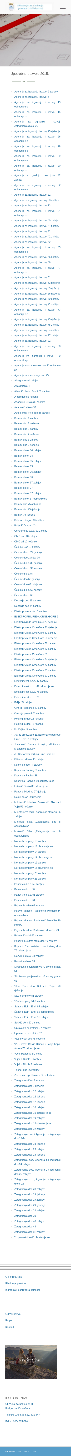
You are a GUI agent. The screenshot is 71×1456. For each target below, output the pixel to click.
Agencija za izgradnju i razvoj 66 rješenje (37, 293)
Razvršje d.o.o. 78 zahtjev (29, 955)
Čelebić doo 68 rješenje (27, 579)
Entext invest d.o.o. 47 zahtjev (31, 680)
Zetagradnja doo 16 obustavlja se (32, 1112)
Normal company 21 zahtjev (30, 878)
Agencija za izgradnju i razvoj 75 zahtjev (36, 324)
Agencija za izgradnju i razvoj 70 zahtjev (36, 298)
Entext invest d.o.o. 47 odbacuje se (34, 686)
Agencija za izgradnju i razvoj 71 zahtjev (36, 304)
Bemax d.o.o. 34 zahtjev (28, 450)
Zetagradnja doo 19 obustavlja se (32, 1123)
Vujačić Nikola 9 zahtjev (27, 1058)
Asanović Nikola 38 (25, 407)
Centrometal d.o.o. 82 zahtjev (30, 530)
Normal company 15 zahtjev (30, 862)
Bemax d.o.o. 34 (23, 455)
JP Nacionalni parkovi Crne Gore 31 (34, 754)
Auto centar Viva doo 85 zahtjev (32, 412)
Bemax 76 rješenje (24, 514)
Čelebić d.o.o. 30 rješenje (28, 562)
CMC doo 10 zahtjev (25, 536)
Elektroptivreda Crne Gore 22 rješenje (35, 621)
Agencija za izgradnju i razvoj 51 (32, 277)
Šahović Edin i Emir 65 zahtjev (31, 1006)
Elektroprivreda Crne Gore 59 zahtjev (35, 643)
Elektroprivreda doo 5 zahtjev (30, 611)
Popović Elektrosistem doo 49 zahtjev (35, 940)
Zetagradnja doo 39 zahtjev (29, 1210)
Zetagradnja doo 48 (25, 1226)
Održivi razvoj (13, 1313)
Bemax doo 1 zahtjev (26, 418)
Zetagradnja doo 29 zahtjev (29, 1199)
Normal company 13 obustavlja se (33, 846)
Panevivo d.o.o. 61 (24, 900)
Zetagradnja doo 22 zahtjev (29, 1128)
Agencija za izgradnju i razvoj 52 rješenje (37, 282)
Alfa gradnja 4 (22, 385)
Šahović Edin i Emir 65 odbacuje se (34, 1011)
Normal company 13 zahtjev (30, 841)
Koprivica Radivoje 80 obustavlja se (34, 780)
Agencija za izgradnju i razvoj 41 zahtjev (36, 225)
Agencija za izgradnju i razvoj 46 (32, 262)
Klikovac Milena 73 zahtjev (29, 759)
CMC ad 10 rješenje (25, 541)
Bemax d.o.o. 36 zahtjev (28, 471)
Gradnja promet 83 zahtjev (29, 713)
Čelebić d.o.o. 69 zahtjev (28, 589)
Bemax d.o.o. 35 (23, 466)
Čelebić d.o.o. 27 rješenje (28, 552)
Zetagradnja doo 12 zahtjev (29, 1091)
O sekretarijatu (13, 1276)
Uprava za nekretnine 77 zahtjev (32, 1027)
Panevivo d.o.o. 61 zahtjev (29, 894)
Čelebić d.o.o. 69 (23, 595)
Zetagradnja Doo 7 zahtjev (29, 1080)
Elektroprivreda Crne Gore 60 (30, 654)
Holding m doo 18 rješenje (28, 718)
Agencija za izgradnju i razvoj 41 (32, 231)
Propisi (9, 1320)
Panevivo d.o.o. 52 (24, 889)
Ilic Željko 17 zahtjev (25, 729)
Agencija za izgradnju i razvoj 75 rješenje (37, 319)
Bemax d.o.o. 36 (23, 477)
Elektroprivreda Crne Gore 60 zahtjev (35, 648)
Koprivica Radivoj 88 (25, 775)
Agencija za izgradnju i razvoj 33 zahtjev (36, 200)
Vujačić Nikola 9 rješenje (28, 1064)
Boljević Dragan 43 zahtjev (29, 520)
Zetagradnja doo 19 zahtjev (29, 1117)
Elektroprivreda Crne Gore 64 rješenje (35, 659)
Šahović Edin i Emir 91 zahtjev (31, 1017)
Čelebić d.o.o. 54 (23, 573)
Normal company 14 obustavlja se (33, 857)
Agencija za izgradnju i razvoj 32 (32, 194)
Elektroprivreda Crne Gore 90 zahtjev (35, 675)
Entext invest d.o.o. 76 (26, 697)
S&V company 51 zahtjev (28, 995)
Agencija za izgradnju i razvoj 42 (32, 241)
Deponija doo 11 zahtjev (27, 600)
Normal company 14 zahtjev (30, 851)
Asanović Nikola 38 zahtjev (29, 401)
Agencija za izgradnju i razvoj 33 (32, 205)
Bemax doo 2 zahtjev (26, 428)
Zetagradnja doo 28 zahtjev (29, 1188)
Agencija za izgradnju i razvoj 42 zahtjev (36, 236)
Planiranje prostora (15, 1283)
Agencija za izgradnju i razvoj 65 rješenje (37, 288)
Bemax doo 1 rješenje (26, 423)
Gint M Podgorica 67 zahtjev (30, 707)
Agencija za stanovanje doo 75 (31, 375)
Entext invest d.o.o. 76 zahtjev (31, 691)
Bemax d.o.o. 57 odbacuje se (30, 498)
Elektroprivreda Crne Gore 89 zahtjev (35, 670)
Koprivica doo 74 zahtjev (28, 764)
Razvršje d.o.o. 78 (24, 961)
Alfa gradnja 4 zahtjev (26, 380)
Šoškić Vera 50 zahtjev (27, 1022)
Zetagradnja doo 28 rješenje (29, 1194)
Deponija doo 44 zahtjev (27, 605)
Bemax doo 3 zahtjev (26, 439)
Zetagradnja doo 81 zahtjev (29, 1231)
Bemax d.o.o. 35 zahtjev (28, 461)
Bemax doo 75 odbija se (27, 503)
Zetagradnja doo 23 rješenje (29, 1143)
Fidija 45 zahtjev (23, 702)
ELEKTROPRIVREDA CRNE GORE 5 (36, 616)
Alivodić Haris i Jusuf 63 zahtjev (32, 391)
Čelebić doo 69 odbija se (28, 584)
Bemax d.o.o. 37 (23, 487)
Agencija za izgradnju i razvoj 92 (32, 340)
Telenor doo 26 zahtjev (26, 1069)
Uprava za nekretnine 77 (28, 1033)
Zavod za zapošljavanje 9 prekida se (34, 1075)
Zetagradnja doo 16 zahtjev (29, 1107)
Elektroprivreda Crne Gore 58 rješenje (35, 637)
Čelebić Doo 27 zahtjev (27, 546)
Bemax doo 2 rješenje (26, 434)
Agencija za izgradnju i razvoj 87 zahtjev (36, 335)
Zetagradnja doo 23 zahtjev (29, 1149)
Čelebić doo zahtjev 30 (27, 557)
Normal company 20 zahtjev (30, 873)
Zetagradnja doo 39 (25, 1215)
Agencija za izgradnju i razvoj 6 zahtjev (36, 91)
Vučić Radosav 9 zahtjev (28, 1053)
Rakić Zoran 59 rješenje (27, 796)
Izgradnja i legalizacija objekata (22, 1289)
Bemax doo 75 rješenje (27, 509)
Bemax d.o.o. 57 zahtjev (28, 493)
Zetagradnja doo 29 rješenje (29, 1205)
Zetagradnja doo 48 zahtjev (29, 1221)
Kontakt (9, 1326)
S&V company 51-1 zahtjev (29, 1001)
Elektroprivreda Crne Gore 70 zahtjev (35, 664)
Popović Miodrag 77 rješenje (30, 791)
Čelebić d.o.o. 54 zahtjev (28, 568)
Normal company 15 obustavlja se (33, 867)
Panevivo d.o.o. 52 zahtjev (29, 883)
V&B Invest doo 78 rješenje (29, 1038)
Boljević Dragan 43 (25, 525)
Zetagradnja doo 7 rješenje (29, 1085)
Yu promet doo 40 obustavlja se (32, 1237)
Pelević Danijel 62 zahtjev (28, 935)
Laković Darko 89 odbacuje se (31, 786)
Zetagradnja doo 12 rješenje (29, 1096)
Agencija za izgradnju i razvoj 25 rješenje (37, 131)
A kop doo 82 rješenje (26, 396)
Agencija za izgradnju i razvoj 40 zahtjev (36, 220)
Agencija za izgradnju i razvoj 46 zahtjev (36, 256)
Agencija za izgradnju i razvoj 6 (31, 96)
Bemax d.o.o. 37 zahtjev (28, 482)
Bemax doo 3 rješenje (26, 444)
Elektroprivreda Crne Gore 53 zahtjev (35, 632)
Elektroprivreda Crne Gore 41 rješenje (35, 627)
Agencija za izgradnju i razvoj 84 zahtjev (36, 330)
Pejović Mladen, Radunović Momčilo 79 (36, 930)
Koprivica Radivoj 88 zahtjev (30, 770)
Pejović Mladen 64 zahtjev (29, 905)
